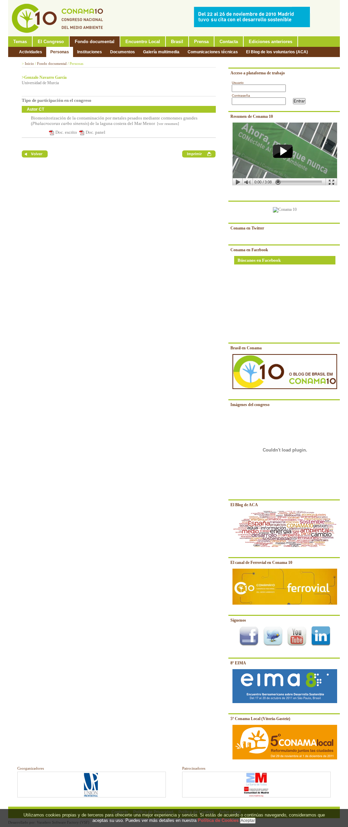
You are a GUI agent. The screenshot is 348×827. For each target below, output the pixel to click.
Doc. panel (95, 132)
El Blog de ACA (244, 504)
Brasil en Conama (246, 348)
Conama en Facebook (249, 249)
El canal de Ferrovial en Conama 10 (261, 562)
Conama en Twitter (247, 228)
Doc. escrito (66, 132)
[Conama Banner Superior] (253, 25)
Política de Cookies (218, 820)
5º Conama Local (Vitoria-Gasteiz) (260, 718)
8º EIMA (238, 663)
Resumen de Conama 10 (251, 116)
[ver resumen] (167, 124)
